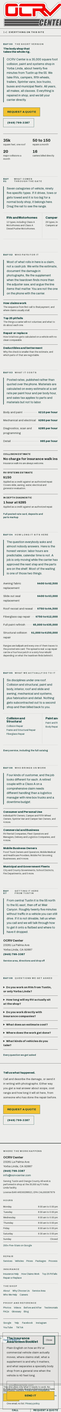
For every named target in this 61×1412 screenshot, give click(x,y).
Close (49, 1340)
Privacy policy (32, 1403)
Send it (30, 1395)
